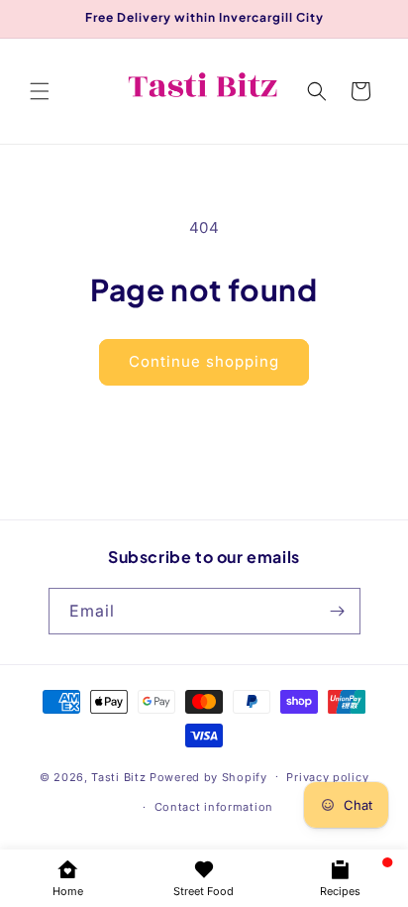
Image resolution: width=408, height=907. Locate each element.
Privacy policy (327, 777)
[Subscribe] (337, 611)
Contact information (213, 807)
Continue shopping (204, 361)
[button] (39, 91)
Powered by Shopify (208, 776)
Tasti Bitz (118, 776)
